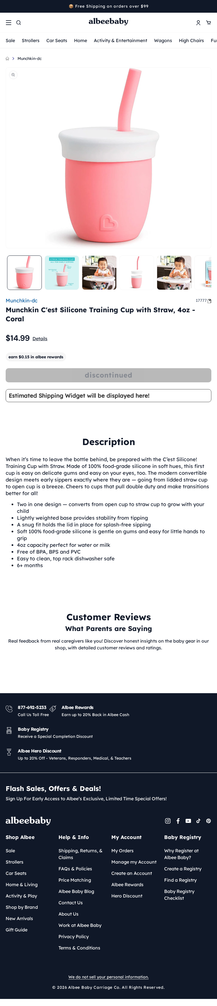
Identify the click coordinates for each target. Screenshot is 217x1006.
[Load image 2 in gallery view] (62, 272)
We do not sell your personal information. (108, 976)
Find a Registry (180, 880)
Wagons (163, 40)
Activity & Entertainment (120, 40)
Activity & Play (21, 896)
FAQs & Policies (75, 868)
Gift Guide (16, 930)
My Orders (122, 850)
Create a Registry (182, 868)
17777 (201, 300)
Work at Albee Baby (79, 925)
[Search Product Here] (18, 22)
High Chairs (191, 40)
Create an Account (131, 873)
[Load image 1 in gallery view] (24, 272)
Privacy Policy (73, 936)
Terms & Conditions (79, 948)
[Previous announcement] (7, 6)
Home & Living (22, 884)
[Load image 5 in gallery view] (174, 272)
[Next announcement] (209, 6)
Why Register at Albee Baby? (181, 854)
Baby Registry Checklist (179, 894)
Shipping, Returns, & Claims (80, 854)
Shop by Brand (22, 907)
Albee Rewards (127, 884)
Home (80, 40)
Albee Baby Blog (76, 891)
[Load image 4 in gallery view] (137, 272)
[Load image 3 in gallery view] (99, 272)
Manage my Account (134, 862)
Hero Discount (126, 896)
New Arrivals (19, 918)
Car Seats (56, 40)
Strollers (31, 40)
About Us (68, 914)
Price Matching (74, 880)
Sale (10, 40)
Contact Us (70, 902)
